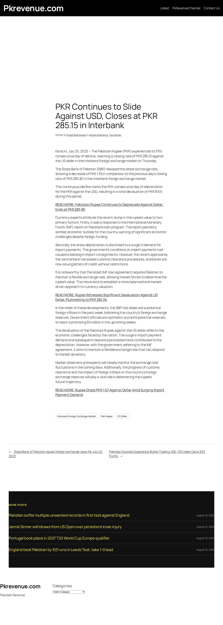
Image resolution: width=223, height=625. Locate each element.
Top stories (115, 135)
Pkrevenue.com (33, 8)
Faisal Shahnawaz (76, 135)
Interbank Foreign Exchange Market (76, 416)
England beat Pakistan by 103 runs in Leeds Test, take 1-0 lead (61, 550)
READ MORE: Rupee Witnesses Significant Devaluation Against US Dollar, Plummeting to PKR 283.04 (106, 297)
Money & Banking (98, 135)
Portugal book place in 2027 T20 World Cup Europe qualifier (59, 538)
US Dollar (122, 416)
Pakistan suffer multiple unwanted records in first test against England (69, 515)
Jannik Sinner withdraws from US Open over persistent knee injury (65, 527)
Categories (62, 585)
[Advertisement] (111, 52)
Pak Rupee (106, 416)
